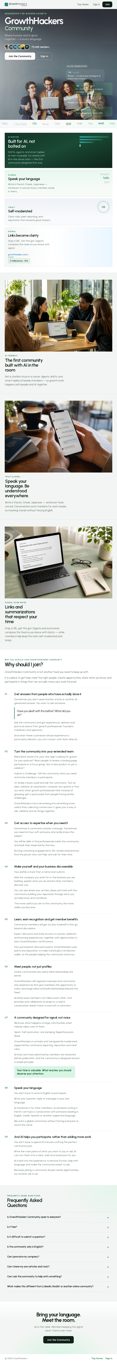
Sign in (96, 4)
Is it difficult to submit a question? (26, 1236)
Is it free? (12, 1226)
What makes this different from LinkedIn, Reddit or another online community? (50, 1286)
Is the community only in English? (25, 1246)
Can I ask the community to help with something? (34, 1276)
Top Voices (83, 4)
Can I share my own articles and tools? (28, 1266)
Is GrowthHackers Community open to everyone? (34, 1216)
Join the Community (20, 56)
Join (107, 4)
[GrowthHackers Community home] (18, 4)
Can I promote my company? (23, 1256)
